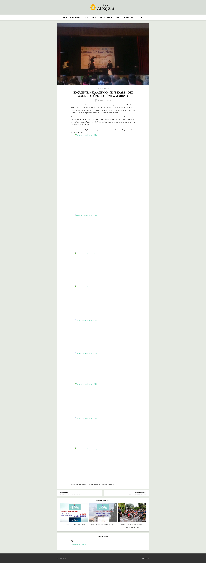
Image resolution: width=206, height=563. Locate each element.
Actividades (78, 484)
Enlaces (118, 17)
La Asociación (75, 17)
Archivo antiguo (129, 17)
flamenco (113, 484)
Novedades (84, 484)
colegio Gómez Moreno (106, 484)
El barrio (101, 17)
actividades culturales (96, 484)
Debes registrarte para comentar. (78, 544)
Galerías (93, 17)
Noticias (85, 17)
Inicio (65, 17)
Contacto (110, 17)
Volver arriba (144, 558)
